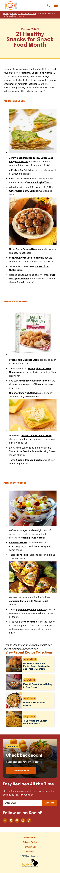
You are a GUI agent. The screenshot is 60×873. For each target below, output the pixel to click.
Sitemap (30, 851)
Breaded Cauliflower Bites (34, 380)
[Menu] (55, 5)
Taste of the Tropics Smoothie (25, 451)
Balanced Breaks (18, 542)
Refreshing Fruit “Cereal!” (32, 537)
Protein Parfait (19, 169)
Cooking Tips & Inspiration (23, 13)
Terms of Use (30, 846)
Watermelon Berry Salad (22, 190)
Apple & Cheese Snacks (29, 459)
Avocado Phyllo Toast (39, 182)
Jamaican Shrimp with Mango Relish (28, 600)
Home (6, 13)
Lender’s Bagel (29, 621)
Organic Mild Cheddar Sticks (24, 359)
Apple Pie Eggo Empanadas (31, 609)
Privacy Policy (30, 842)
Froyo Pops (22, 554)
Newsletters (30, 837)
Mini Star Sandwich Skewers (24, 392)
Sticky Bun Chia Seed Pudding (25, 257)
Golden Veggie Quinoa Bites (36, 435)
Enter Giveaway (21, 770)
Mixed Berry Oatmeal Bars (23, 249)
